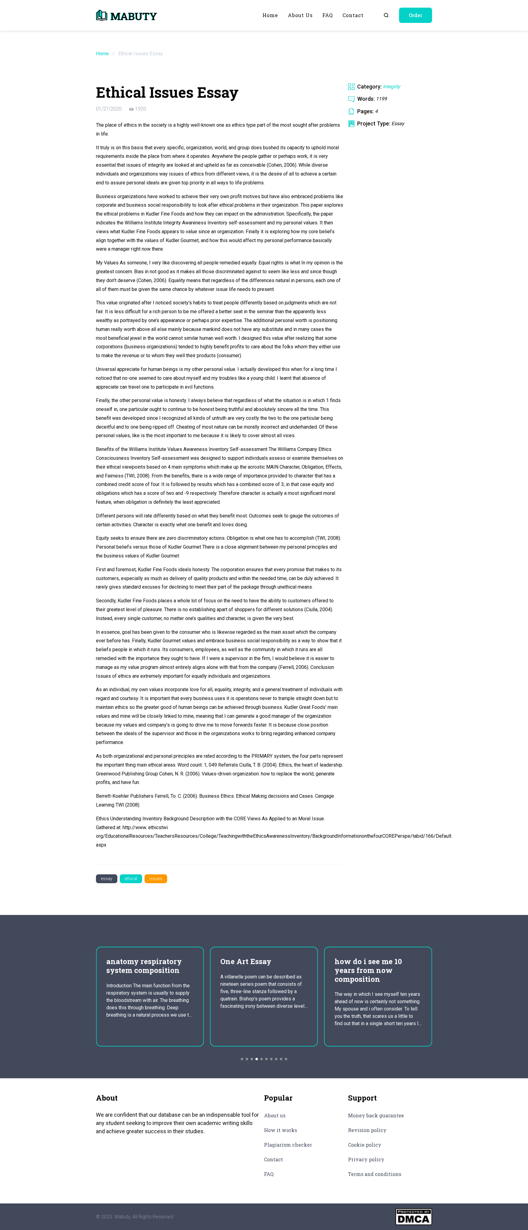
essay (106, 878)
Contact (353, 15)
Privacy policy (366, 1159)
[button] (242, 1059)
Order (415, 15)
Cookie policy (364, 1144)
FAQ (327, 15)
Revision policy (367, 1130)
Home (270, 15)
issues (155, 878)
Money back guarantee (376, 1115)
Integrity (391, 86)
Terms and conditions (374, 1174)
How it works (280, 1130)
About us (300, 15)
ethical (131, 878)
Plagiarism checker (288, 1144)
